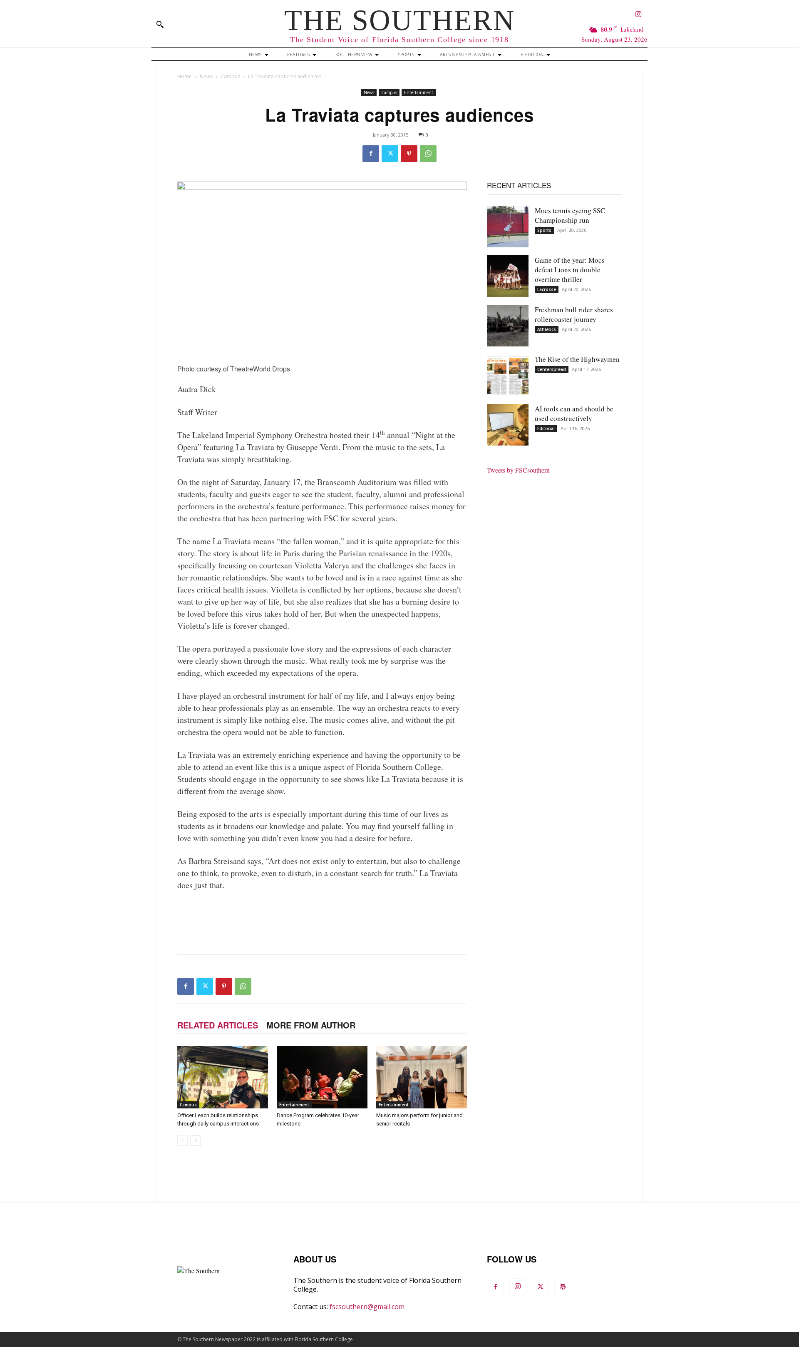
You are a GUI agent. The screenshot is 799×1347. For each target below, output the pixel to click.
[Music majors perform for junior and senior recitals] (421, 1077)
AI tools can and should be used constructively (574, 413)
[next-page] (196, 1140)
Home (184, 76)
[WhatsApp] (428, 153)
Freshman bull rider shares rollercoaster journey (574, 314)
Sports (544, 230)
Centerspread (551, 369)
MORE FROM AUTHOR (310, 1025)
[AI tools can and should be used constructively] (508, 425)
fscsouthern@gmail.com (367, 1306)
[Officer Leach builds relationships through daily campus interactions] (222, 1077)
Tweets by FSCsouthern (518, 470)
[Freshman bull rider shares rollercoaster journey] (508, 325)
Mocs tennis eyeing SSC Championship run (570, 215)
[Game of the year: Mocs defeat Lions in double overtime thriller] (508, 276)
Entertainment (418, 92)
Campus (230, 76)
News (206, 76)
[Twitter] (390, 153)
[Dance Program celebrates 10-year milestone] (322, 1077)
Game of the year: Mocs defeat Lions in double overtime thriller (570, 269)
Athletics (546, 329)
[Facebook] (370, 153)
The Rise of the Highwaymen (577, 359)
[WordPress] (562, 1287)
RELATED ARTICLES (217, 1025)
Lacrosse (546, 289)
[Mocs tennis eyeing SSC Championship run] (508, 226)
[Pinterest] (409, 153)
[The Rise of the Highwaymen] (508, 375)
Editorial (546, 428)
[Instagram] (639, 15)
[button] (159, 24)
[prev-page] (182, 1140)
